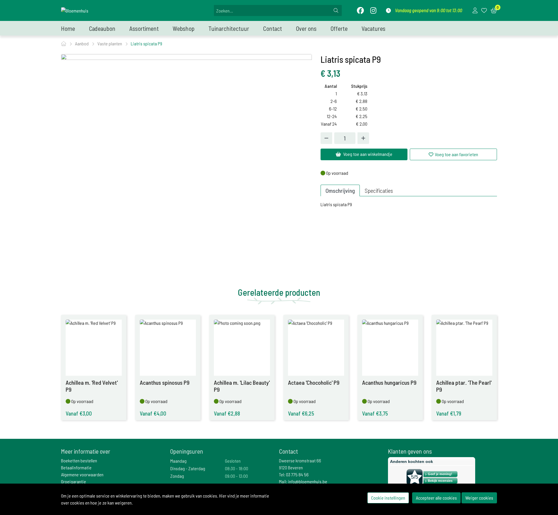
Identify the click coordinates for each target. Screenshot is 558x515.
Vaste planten (110, 43)
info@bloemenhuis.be (307, 481)
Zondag (177, 476)
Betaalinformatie (76, 467)
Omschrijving (340, 190)
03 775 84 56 (297, 474)
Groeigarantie (73, 481)
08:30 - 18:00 (236, 468)
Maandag (178, 461)
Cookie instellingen (388, 497)
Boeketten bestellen (79, 460)
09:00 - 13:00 (236, 476)
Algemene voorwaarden (82, 474)
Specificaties (379, 190)
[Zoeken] (336, 10)
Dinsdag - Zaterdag (187, 468)
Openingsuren (186, 451)
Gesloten (233, 461)
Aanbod (82, 43)
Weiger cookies (479, 497)
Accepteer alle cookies (436, 497)
